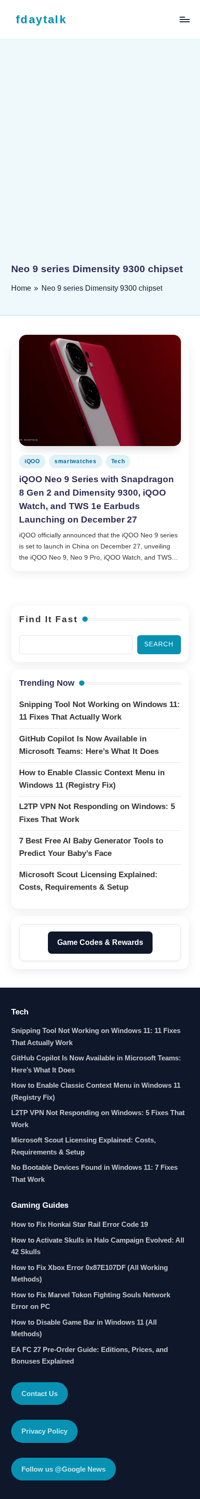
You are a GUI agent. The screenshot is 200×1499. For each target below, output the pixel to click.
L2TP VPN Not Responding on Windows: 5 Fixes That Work (98, 1119)
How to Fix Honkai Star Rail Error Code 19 (79, 1224)
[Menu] (184, 19)
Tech (118, 461)
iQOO (32, 461)
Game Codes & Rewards (100, 942)
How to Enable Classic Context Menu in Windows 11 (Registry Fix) (95, 1091)
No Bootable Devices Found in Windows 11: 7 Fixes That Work (94, 1173)
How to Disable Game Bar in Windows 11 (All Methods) (84, 1328)
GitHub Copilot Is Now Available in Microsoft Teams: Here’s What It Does (96, 1064)
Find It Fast (48, 619)
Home (21, 288)
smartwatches (75, 461)
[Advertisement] (100, 157)
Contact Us (39, 1393)
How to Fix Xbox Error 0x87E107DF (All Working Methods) (89, 1273)
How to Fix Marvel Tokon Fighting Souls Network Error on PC (90, 1301)
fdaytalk (41, 19)
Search (158, 644)
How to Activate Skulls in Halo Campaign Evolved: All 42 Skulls (97, 1246)
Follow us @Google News (63, 1469)
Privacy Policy (44, 1431)
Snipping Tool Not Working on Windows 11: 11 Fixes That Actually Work (95, 1036)
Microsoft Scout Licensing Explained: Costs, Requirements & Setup (83, 1146)
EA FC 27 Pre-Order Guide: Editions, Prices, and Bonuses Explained (89, 1355)
